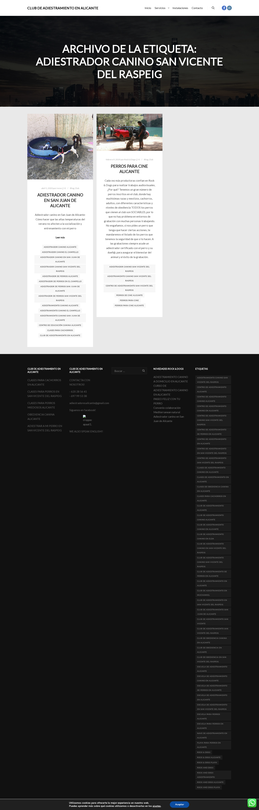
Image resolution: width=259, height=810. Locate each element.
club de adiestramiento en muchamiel (212, 592)
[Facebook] (224, 8)
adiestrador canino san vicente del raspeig (60, 269)
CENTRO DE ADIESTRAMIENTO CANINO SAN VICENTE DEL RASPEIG (211, 420)
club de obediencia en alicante (209, 650)
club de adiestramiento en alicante (60, 335)
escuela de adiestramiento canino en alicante (212, 678)
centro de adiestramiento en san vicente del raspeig (212, 451)
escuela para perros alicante (208, 716)
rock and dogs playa (208, 787)
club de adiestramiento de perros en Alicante (212, 573)
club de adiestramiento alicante (210, 508)
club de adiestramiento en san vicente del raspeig (212, 602)
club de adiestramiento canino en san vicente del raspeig (211, 548)
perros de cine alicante (129, 295)
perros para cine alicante (129, 305)
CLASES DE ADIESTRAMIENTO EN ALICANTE (213, 479)
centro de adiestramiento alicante (211, 389)
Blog (72, 188)
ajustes (157, 806)
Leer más (60, 237)
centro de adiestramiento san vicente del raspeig (129, 288)
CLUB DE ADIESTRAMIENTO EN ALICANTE (45, 8)
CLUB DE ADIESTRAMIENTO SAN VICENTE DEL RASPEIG (212, 631)
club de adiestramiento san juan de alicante (212, 612)
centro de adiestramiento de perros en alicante (211, 432)
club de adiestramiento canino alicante (210, 517)
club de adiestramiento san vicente (212, 621)
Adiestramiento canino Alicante (60, 305)
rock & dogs (203, 752)
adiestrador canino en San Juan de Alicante (60, 259)
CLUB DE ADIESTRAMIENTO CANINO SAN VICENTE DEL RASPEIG (210, 562)
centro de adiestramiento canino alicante (211, 399)
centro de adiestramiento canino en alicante (211, 408)
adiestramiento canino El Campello (60, 310)
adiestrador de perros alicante (60, 276)
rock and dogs (205, 767)
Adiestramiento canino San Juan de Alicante (60, 318)
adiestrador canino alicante (60, 247)
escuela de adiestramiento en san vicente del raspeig (212, 707)
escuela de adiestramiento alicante (212, 669)
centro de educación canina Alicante (60, 325)
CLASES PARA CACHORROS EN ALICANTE (211, 498)
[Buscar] (213, 8)
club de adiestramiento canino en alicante (210, 527)
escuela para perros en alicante (210, 726)
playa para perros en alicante (209, 745)
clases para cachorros (60, 330)
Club (77, 188)
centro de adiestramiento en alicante (211, 441)
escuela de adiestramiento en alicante (212, 697)
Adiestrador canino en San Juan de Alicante (60, 200)
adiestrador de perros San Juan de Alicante (60, 288)
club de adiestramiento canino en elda (210, 536)
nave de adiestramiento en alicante (212, 735)
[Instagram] (229, 8)
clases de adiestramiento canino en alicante (211, 470)
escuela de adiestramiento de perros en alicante (212, 688)
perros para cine (129, 300)
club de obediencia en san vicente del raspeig (211, 659)
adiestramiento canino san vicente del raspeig (129, 278)
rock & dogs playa (207, 762)
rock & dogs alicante (209, 757)
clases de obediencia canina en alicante (213, 489)
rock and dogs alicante (210, 782)
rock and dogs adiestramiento (206, 775)
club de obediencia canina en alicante (212, 640)
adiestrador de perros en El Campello (60, 281)
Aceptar (179, 804)
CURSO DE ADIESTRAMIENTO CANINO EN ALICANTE (170, 390)
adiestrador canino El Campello (60, 252)
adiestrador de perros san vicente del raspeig (60, 298)
